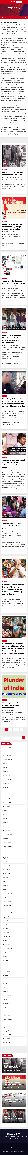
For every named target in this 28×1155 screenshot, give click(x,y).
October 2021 (6, 806)
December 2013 (7, 968)
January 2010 (6, 1031)
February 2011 (7, 1015)
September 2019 (7, 846)
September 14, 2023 (9, 470)
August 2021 (6, 810)
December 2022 (7, 775)
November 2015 (7, 909)
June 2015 (5, 924)
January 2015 (6, 936)
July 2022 (5, 787)
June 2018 (5, 881)
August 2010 (6, 1023)
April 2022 (5, 795)
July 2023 (5, 763)
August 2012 (6, 979)
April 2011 (5, 1011)
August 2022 (6, 783)
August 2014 (6, 952)
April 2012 (5, 987)
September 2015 (7, 913)
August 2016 (6, 897)
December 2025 (7, 747)
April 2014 (5, 960)
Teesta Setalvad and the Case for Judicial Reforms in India (13, 526)
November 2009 (7, 1034)
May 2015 (5, 928)
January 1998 (6, 1042)
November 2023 (7, 755)
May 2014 (5, 956)
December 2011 (7, 1003)
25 (18, 729)
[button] (22, 17)
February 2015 (7, 932)
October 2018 (6, 873)
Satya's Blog (14, 7)
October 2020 (6, 830)
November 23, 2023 (9, 408)
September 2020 (7, 834)
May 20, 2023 (7, 656)
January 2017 (6, 889)
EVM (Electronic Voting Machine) (18, 1151)
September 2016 (7, 893)
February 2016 (7, 901)
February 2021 (7, 826)
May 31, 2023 (7, 596)
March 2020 (6, 838)
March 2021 (6, 822)
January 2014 (6, 964)
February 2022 (7, 799)
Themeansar (14, 1147)
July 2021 (5, 814)
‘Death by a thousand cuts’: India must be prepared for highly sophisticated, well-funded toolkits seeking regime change (13, 589)
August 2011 (6, 1007)
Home (4, 1151)
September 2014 (7, 948)
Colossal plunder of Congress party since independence (10, 705)
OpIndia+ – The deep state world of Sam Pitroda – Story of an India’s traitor (13, 283)
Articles (4, 169)
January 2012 (6, 999)
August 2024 (6, 751)
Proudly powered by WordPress (10, 1145)
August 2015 (6, 917)
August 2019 (6, 850)
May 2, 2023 (7, 710)
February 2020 (7, 842)
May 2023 (5, 767)
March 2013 (6, 976)
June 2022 (5, 791)
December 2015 (7, 905)
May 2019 (5, 858)
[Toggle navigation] (13, 17)
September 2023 (7, 759)
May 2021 (5, 818)
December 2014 (7, 940)
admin (18, 177)
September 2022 (7, 779)
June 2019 (5, 854)
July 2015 (5, 920)
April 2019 (5, 861)
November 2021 (7, 803)
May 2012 (5, 983)
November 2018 (7, 869)
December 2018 (7, 865)
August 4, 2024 (8, 234)
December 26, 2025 (9, 177)
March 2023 (6, 771)
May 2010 (5, 1027)
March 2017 (6, 885)
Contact (8, 1151)
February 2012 (7, 995)
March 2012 (6, 991)
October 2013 (6, 972)
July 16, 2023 (7, 531)
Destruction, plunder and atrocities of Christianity (13, 1068)
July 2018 (5, 877)
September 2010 (7, 1019)
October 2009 (6, 1038)
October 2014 (6, 944)
